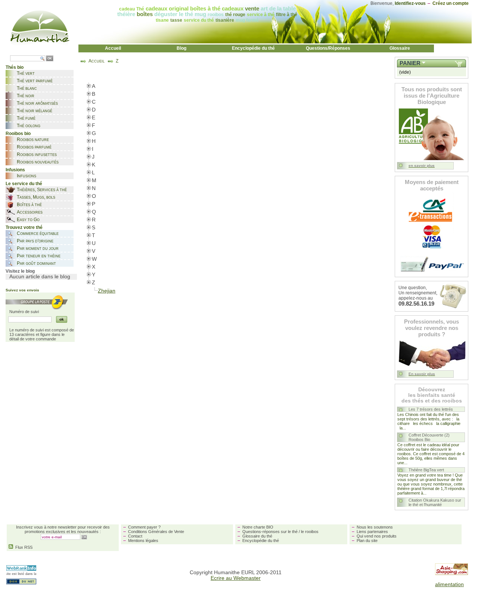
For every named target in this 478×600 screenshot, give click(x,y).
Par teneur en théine (38, 255)
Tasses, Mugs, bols (36, 197)
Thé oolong (28, 125)
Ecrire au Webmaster (236, 578)
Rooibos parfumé (34, 147)
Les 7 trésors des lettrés (431, 409)
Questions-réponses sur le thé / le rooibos (280, 531)
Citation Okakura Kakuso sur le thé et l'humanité (435, 502)
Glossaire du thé (257, 536)
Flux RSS (22, 547)
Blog (181, 48)
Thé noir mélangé (34, 110)
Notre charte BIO (257, 527)
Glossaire (399, 48)
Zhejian (106, 291)
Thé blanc (27, 88)
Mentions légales (143, 540)
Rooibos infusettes (37, 154)
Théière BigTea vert (426, 470)
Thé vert (26, 73)
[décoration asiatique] (451, 573)
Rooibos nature (33, 139)
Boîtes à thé (29, 204)
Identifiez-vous (410, 3)
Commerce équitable (38, 233)
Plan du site (367, 540)
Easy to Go (28, 219)
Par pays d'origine (35, 241)
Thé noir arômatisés (37, 103)
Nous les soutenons (375, 527)
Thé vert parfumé (35, 80)
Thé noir (25, 95)
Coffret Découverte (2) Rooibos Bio (429, 437)
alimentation (449, 584)
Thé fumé (26, 118)
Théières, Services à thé (42, 189)
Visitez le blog (20, 271)
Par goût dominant (36, 263)
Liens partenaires (372, 531)
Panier (410, 63)
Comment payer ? (144, 527)
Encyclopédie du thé (253, 48)
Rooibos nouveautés (38, 162)
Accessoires (30, 212)
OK (49, 58)
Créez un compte (450, 3)
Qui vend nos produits (377, 536)
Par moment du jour (38, 248)
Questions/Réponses (328, 48)
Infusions (26, 175)
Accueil (113, 48)
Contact (135, 536)
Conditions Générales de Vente (156, 531)
